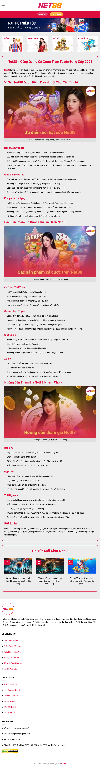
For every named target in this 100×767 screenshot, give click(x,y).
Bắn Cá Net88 (10, 707)
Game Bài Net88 (11, 696)
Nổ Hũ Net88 (9, 701)
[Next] (92, 570)
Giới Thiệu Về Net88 (12, 640)
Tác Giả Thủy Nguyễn (13, 663)
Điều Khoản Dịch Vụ (12, 652)
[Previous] (7, 570)
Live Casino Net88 (12, 690)
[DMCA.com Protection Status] (10, 751)
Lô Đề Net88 (9, 713)
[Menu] (3, 5)
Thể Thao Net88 (10, 684)
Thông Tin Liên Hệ (11, 658)
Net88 (63, 764)
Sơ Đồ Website (10, 669)
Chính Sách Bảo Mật (12, 646)
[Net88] (50, 5)
